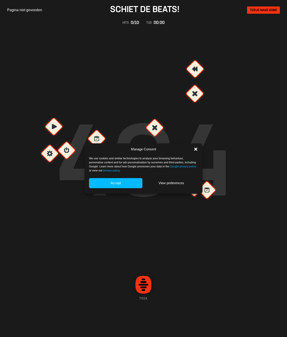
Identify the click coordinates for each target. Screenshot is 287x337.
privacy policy (111, 170)
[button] (196, 149)
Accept (116, 183)
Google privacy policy (183, 166)
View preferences (171, 183)
